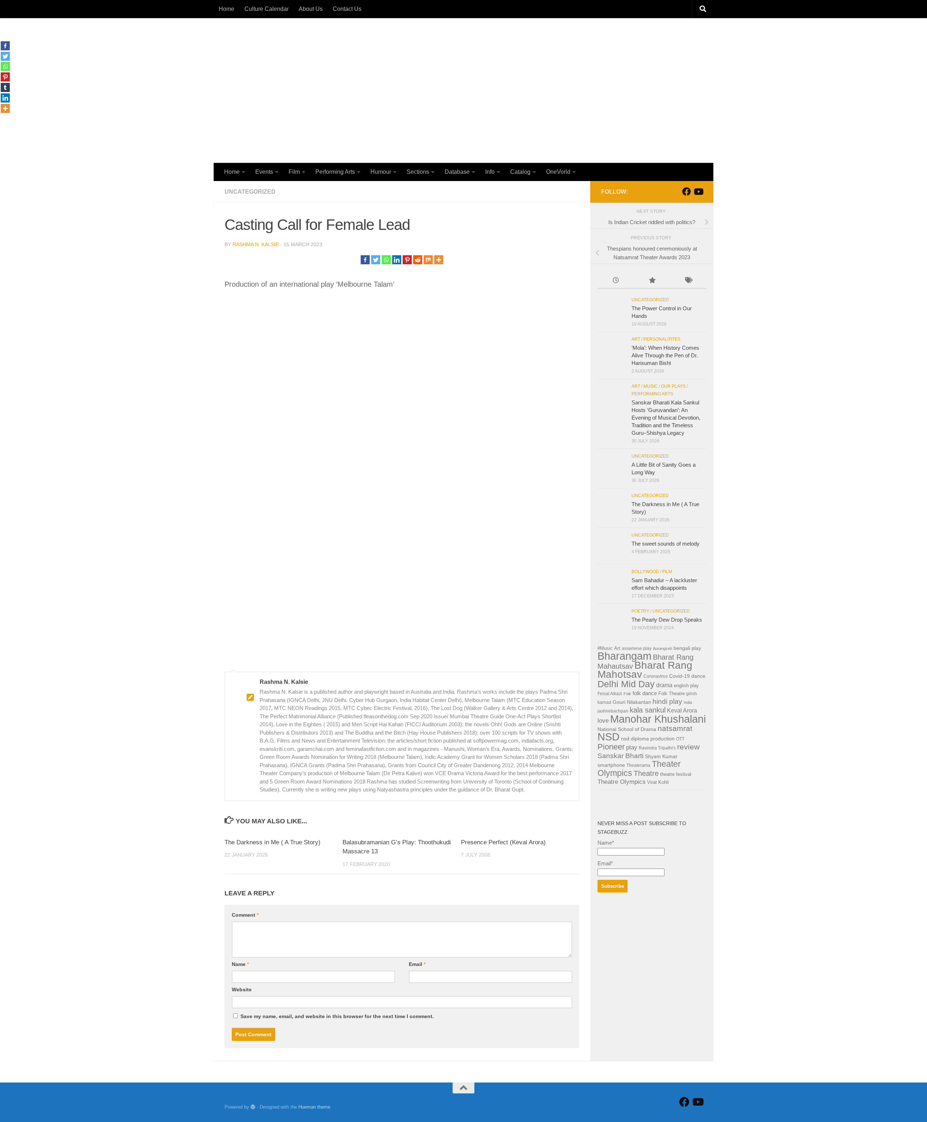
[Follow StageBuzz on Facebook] (686, 191)
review (688, 747)
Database (457, 172)
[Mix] (428, 259)
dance (698, 676)
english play (686, 685)
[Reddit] (417, 259)
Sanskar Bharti (620, 756)
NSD (608, 737)
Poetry (640, 611)
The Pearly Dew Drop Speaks (667, 620)
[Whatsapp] (386, 259)
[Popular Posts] (652, 281)
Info (490, 172)
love (603, 720)
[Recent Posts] (615, 281)
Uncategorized (250, 192)
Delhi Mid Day (626, 684)
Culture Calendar (266, 9)
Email (417, 964)
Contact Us (347, 9)
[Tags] (688, 281)
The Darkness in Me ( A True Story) (272, 842)
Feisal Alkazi (609, 693)
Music (650, 386)
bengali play (687, 648)
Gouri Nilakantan (632, 702)
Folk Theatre (671, 693)
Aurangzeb (662, 648)
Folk (627, 694)
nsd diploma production (648, 738)
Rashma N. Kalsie (255, 244)
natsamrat (675, 728)
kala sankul (648, 710)
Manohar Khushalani (658, 719)
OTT (680, 738)
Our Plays (673, 386)
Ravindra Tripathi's (657, 748)
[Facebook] (365, 259)
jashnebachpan (612, 711)
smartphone (611, 765)
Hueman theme (314, 1107)
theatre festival (675, 774)
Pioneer (611, 746)
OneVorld (558, 172)
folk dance (645, 693)
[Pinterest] (407, 259)
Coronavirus (655, 676)
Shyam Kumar (661, 756)
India (688, 702)
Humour (380, 172)
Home (226, 9)
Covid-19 (679, 676)
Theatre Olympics (621, 781)
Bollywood (645, 571)
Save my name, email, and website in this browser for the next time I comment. (337, 1016)
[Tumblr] (5, 87)
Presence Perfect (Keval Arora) (503, 842)
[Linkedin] (396, 259)
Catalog (520, 172)
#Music (605, 648)
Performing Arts (335, 172)
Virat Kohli (658, 782)
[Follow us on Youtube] (698, 191)
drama (664, 685)
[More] (438, 259)
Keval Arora (682, 710)
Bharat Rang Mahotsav (644, 670)
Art (636, 339)
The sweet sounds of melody (666, 544)
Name (240, 964)
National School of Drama (626, 729)
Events (264, 172)
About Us (311, 9)
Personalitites (661, 339)
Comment (245, 915)
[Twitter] (375, 259)
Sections (418, 172)
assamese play (636, 648)
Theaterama (638, 765)
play (631, 747)
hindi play (667, 701)
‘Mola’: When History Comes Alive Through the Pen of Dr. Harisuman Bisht (665, 355)
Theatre (646, 773)
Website (242, 989)
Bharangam (624, 656)
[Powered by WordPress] (253, 1107)
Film (294, 172)
